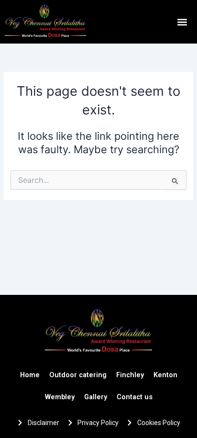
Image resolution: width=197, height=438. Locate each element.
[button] (182, 22)
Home (30, 375)
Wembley (60, 397)
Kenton (165, 375)
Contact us (135, 397)
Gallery (95, 397)
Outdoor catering (78, 375)
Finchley (130, 375)
